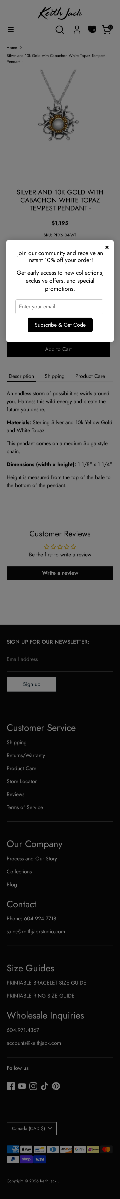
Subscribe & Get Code (60, 325)
